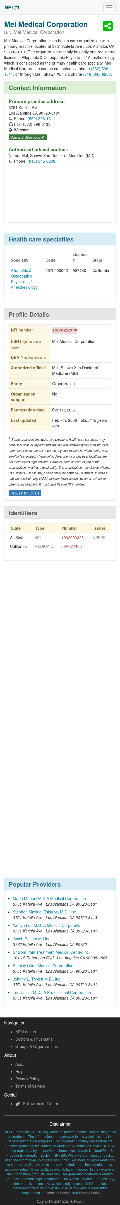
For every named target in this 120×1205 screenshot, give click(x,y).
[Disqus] (60, 647)
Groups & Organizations (36, 1046)
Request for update (24, 493)
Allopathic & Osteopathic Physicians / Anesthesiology (24, 278)
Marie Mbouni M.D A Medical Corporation (49, 898)
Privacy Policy (27, 1078)
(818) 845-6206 (97, 74)
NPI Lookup (25, 1031)
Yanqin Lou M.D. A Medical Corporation (48, 925)
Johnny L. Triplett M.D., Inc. (37, 979)
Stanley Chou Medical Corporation (43, 965)
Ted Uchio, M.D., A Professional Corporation (52, 992)
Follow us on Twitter (40, 1103)
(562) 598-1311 (41, 118)
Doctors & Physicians (33, 1039)
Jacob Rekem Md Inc (31, 938)
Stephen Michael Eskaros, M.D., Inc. (45, 912)
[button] (108, 26)
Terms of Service (30, 1086)
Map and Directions (25, 137)
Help (19, 1071)
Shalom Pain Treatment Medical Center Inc (51, 952)
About (20, 1064)
